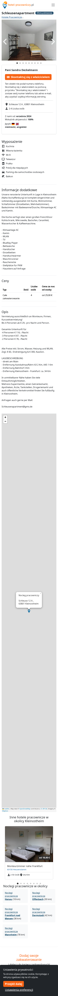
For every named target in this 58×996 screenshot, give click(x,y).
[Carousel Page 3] (24, 883)
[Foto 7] (35, 63)
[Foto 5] (29, 63)
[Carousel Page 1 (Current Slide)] (17, 883)
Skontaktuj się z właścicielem (30, 77)
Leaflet (6, 809)
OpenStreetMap (24, 809)
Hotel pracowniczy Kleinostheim (41, 17)
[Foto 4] (26, 63)
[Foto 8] (38, 63)
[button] (29, 611)
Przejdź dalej (13, 984)
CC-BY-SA (44, 809)
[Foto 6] (32, 63)
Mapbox (5, 811)
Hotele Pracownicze (12, 17)
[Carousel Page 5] (30, 883)
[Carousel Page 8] (40, 883)
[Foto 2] (20, 63)
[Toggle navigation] (53, 5)
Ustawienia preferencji (19, 990)
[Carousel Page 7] (37, 883)
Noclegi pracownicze (11, 896)
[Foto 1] (17, 63)
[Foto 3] (23, 63)
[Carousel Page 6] (34, 883)
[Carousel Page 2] (21, 883)
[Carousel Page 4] (27, 883)
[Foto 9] (41, 63)
